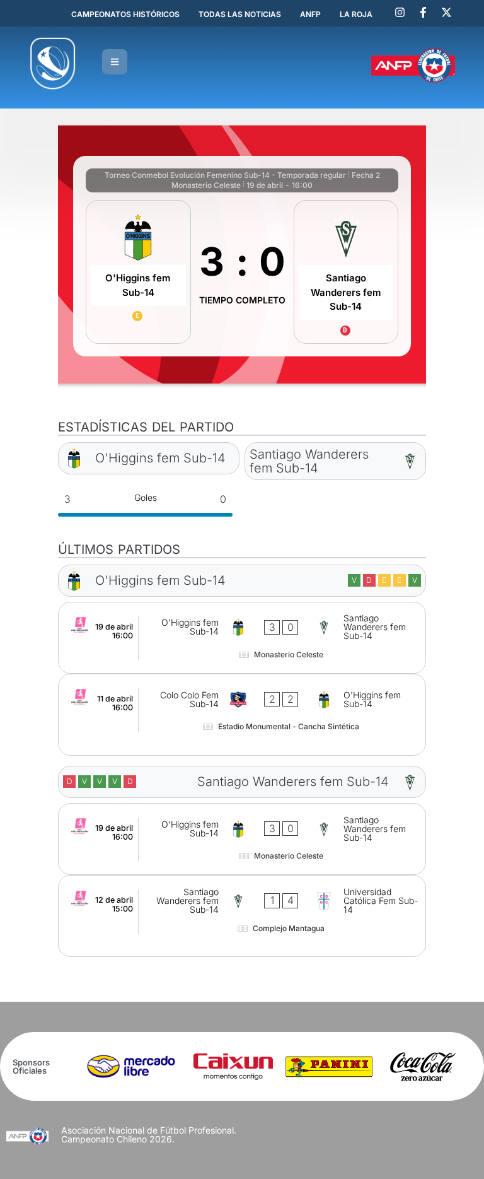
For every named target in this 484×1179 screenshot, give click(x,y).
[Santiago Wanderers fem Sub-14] (346, 272)
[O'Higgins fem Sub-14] (138, 272)
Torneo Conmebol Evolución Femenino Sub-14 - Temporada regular (225, 175)
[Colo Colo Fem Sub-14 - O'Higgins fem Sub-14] (242, 715)
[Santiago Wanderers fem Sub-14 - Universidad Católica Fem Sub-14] (242, 916)
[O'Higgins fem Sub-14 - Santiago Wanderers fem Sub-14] (242, 638)
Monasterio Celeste (206, 185)
